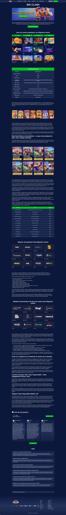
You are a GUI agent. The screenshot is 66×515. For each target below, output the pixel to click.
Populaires (16, 35)
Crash (38, 35)
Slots (48, 35)
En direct (27, 35)
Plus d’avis (33, 443)
